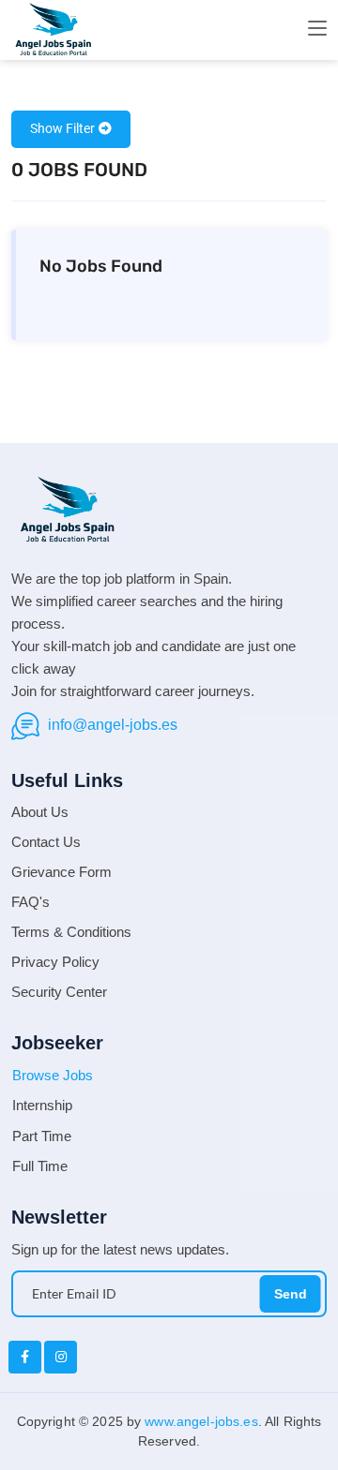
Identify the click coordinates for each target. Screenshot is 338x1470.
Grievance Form (61, 872)
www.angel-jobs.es (201, 1421)
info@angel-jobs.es (112, 725)
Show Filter (62, 128)
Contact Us (46, 842)
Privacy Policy (55, 962)
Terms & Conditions (71, 932)
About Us (40, 812)
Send (290, 1293)
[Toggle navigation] (317, 29)
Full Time (40, 1166)
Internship (42, 1105)
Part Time (41, 1136)
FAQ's (30, 902)
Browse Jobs (52, 1075)
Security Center (59, 992)
